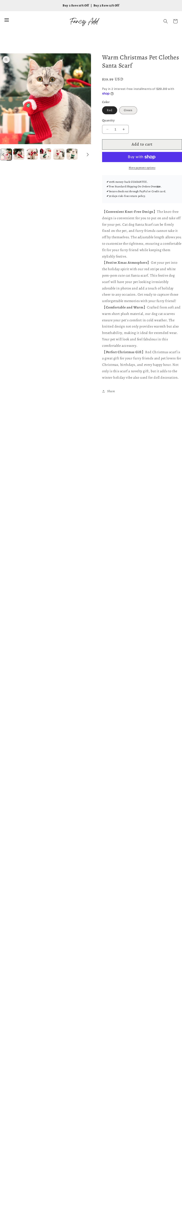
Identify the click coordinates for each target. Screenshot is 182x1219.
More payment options (142, 167)
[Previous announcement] (3, 155)
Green (128, 110)
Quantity (108, 120)
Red (110, 110)
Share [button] (111, 391)
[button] (165, 21)
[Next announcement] (87, 155)
